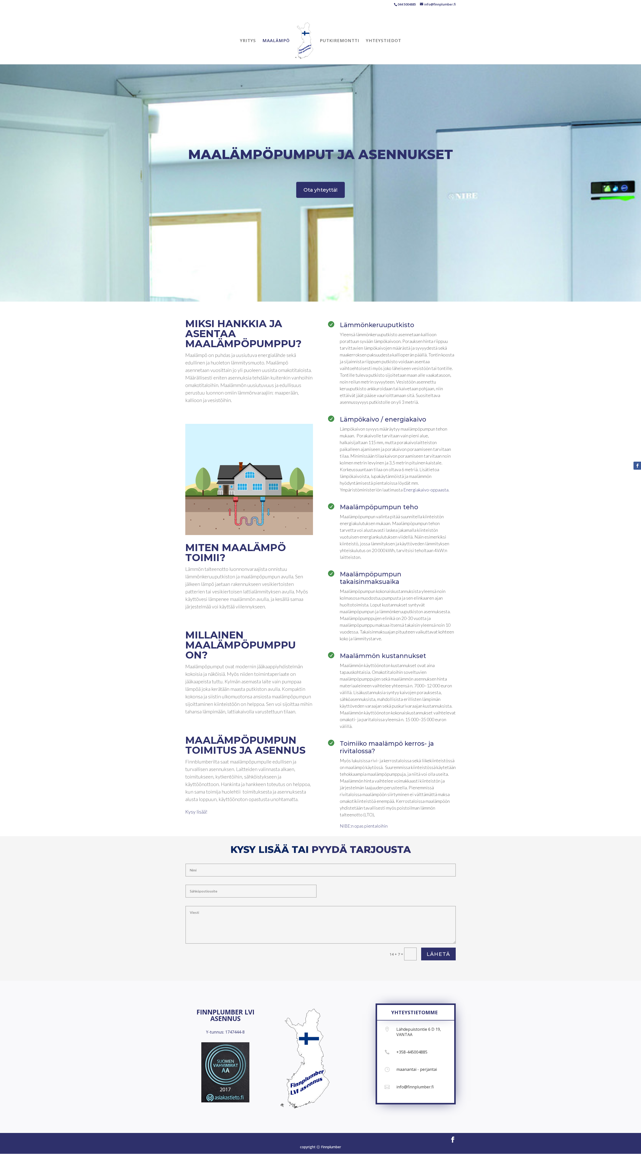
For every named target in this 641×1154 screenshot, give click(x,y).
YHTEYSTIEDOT (383, 41)
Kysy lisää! (196, 812)
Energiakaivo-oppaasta (425, 489)
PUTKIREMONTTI (339, 41)
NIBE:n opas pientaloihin (364, 826)
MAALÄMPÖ (276, 41)
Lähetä (438, 954)
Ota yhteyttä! (320, 190)
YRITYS (248, 41)
